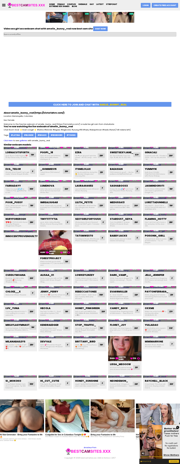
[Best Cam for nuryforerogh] (20, 215)
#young (71, 135)
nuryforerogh (16, 219)
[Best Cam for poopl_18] (55, 148)
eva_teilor (13, 169)
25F (66, 171)
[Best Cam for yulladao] (159, 320)
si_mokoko (13, 381)
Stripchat (111, 4)
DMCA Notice (104, 458)
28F (171, 222)
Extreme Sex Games (59, 6)
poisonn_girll (155, 235)
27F (171, 311)
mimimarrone (154, 341)
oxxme (149, 308)
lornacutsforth (17, 152)
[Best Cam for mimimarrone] (159, 337)
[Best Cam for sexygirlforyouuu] (90, 215)
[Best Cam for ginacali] (159, 148)
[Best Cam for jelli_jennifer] (159, 270)
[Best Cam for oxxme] (159, 304)
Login (146, 5)
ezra (78, 152)
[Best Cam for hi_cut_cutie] (55, 376)
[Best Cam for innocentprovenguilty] (20, 231)
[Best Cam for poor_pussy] (20, 198)
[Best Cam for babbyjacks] (124, 231)
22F (136, 295)
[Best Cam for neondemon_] (124, 376)
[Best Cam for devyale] (55, 337)
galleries (23, 140)
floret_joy (118, 325)
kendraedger (49, 325)
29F (101, 155)
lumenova (47, 185)
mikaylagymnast (18, 325)
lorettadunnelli (156, 202)
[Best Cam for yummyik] (159, 165)
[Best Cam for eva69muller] (124, 287)
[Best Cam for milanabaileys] (20, 337)
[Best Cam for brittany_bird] (90, 337)
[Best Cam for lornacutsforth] (20, 148)
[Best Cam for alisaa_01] (55, 270)
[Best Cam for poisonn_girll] (159, 231)
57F (137, 154)
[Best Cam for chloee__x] (20, 287)
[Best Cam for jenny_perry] (55, 287)
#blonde (28, 135)
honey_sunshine (86, 381)
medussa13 (117, 202)
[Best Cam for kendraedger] (55, 320)
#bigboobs (56, 135)
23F (101, 205)
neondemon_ (119, 381)
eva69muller (118, 291)
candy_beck (119, 308)
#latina (15, 135)
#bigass (42, 135)
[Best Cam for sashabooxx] (124, 181)
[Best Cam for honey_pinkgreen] (90, 304)
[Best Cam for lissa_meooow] (124, 348)
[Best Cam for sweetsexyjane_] (124, 148)
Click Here (8, 140)
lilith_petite (84, 202)
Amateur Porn (90, 447)
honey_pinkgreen (87, 308)
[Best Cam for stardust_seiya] (124, 215)
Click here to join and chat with (90, 104)
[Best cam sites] (28, 5)
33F (171, 328)
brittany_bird (85, 341)
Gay (92, 4)
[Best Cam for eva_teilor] (20, 165)
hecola (45, 308)
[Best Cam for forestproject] (55, 242)
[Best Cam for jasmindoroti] (159, 181)
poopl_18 (46, 152)
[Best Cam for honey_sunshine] (90, 376)
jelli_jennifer (154, 275)
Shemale (82, 4)
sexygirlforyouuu (88, 219)
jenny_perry (49, 291)
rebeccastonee (86, 291)
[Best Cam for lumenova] (55, 181)
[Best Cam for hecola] (55, 304)
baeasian (116, 169)
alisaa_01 (47, 275)
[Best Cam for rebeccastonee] (90, 287)
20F (171, 155)
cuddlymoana (15, 275)
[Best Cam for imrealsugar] (55, 198)
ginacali (151, 152)
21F (101, 172)
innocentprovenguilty (22, 236)
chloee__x (13, 291)
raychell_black (156, 381)
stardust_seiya (121, 219)
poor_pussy (14, 202)
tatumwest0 (84, 235)
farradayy (13, 185)
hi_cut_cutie (49, 381)
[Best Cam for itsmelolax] (90, 165)
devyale (45, 341)
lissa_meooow (120, 364)
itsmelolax (83, 169)
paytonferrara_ (156, 291)
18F (66, 155)
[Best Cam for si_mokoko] (20, 376)
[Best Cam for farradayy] (20, 181)
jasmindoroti (154, 185)
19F (32, 154)
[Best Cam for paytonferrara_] (159, 287)
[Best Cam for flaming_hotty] (159, 215)
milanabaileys (15, 341)
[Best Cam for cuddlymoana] (20, 270)
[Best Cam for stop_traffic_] (90, 320)
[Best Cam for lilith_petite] (90, 198)
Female (61, 4)
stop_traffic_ (85, 325)
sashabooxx (119, 185)
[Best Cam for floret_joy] (124, 320)
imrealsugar (49, 202)
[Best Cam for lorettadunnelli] (159, 198)
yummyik (151, 169)
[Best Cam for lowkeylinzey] (90, 270)
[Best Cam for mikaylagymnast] (20, 320)
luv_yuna (12, 308)
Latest (100, 4)
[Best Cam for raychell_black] (159, 376)
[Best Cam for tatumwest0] (90, 231)
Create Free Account (165, 5)
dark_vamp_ (119, 275)
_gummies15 (48, 169)
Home (52, 4)
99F (31, 189)
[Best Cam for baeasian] (124, 165)
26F (31, 222)
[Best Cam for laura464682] (90, 181)
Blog (74, 6)
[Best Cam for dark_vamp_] (124, 270)
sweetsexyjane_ (121, 152)
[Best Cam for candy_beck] (124, 304)
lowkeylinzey (84, 275)
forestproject (50, 258)
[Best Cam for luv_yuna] (20, 304)
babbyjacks (118, 235)
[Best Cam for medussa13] (124, 198)
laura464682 (84, 185)
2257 (113, 458)
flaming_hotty (156, 219)
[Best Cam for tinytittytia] (55, 215)
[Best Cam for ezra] (90, 148)
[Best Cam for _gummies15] (55, 165)
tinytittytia (49, 219)
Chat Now (100, 28)
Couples (71, 4)
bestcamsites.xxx (88, 458)
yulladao (151, 325)
